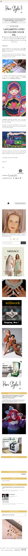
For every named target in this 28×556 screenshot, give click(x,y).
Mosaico (21, 38)
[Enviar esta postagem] (3, 167)
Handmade (14, 37)
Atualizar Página (9, 550)
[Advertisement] (14, 191)
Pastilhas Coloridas (7, 40)
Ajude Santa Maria (5, 501)
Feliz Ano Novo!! (12, 494)
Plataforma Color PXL (19, 40)
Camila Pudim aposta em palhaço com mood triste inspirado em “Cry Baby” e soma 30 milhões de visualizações (13, 396)
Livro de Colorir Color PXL (11, 38)
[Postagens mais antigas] (20, 203)
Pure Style (3, 548)
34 (20, 171)
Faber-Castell (7, 37)
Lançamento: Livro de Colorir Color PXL (14, 32)
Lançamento (21, 37)
